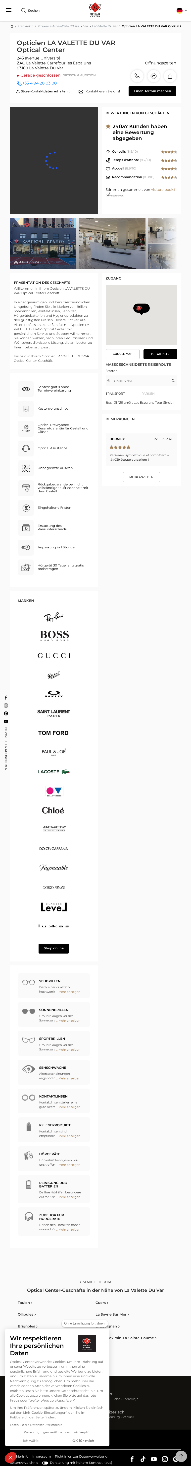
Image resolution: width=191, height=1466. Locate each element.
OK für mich (83, 1441)
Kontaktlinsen (53, 1096)
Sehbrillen (50, 981)
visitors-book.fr (164, 190)
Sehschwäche (52, 1068)
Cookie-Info (19, 1457)
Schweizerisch (110, 1412)
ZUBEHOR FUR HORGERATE (51, 1217)
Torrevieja (131, 1399)
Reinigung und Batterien (53, 1185)
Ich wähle (31, 1441)
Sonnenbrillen (54, 1010)
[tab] (124, 394)
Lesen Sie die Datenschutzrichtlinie (36, 1425)
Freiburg (113, 1417)
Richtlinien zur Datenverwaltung (81, 1457)
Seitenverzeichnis (24, 1463)
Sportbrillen (52, 1039)
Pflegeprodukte (55, 1125)
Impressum (41, 1457)
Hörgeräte (49, 1154)
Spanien (104, 1394)
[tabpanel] (141, 403)
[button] (10, 1458)
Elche (115, 1399)
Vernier (128, 1417)
